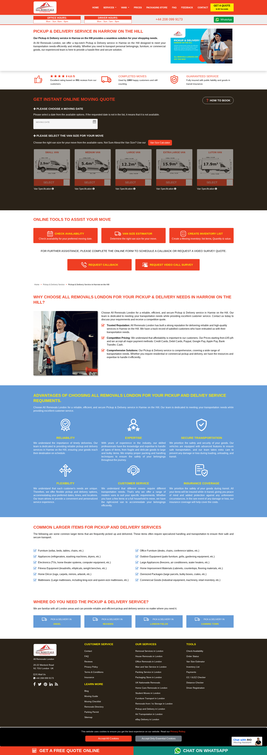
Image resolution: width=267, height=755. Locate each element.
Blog (86, 691)
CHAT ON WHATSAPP (205, 750)
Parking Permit (91, 712)
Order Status (192, 656)
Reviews (88, 661)
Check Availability (194, 651)
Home (95, 7)
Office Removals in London (148, 661)
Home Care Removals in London (151, 688)
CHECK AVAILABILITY (65, 236)
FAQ (86, 656)
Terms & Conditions (93, 672)
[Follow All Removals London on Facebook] (34, 685)
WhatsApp (226, 19)
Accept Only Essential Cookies (159, 738)
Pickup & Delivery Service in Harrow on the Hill (88, 284)
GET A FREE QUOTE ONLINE (69, 750)
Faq (174, 7)
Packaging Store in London (148, 677)
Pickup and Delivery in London (150, 709)
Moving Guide (91, 696)
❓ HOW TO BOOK (218, 100)
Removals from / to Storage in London (154, 703)
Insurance (89, 677)
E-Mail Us (41, 674)
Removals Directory (94, 706)
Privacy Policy (177, 731)
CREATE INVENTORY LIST (201, 236)
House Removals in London (148, 656)
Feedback (187, 7)
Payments (191, 672)
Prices (138, 7)
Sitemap (88, 717)
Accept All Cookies (108, 738)
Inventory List (192, 667)
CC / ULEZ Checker (196, 677)
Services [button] (109, 7)
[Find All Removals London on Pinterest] (45, 685)
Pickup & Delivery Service (54, 284)
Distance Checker (195, 682)
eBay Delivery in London (147, 719)
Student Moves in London (147, 693)
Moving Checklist (92, 701)
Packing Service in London (148, 672)
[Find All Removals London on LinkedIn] (51, 685)
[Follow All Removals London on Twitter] (40, 685)
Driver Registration (195, 688)
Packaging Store (156, 7)
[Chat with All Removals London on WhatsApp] (178, 751)
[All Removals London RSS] (56, 685)
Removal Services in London (149, 651)
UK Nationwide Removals (147, 682)
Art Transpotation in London (149, 714)
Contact (203, 7)
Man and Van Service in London (151, 667)
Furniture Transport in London (150, 698)
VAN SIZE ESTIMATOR (133, 236)
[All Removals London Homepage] (45, 7)
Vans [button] (124, 7)
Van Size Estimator (195, 661)
